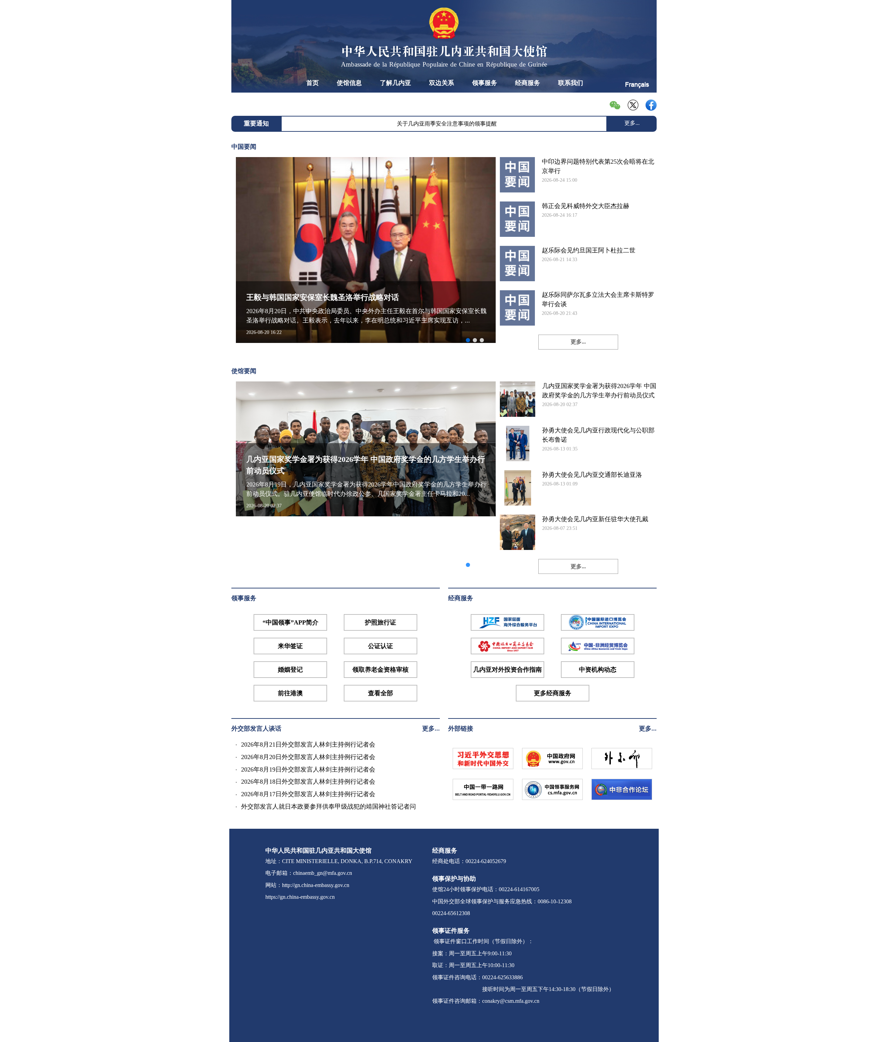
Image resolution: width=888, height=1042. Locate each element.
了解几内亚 (395, 82)
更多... (632, 123)
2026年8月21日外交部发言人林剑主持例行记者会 (308, 744)
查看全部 (380, 693)
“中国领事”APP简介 (290, 622)
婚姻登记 (290, 669)
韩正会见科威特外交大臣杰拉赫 (585, 206)
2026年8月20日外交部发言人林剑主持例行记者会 (308, 756)
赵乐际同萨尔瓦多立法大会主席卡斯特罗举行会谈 (598, 299)
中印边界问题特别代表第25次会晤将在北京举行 (598, 166)
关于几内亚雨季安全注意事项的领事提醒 (447, 124)
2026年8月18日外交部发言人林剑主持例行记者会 (308, 781)
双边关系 (441, 82)
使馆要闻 (243, 371)
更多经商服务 (552, 693)
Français (637, 84)
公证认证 (380, 646)
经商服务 (527, 82)
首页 (312, 82)
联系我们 (570, 82)
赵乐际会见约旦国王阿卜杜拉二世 (588, 250)
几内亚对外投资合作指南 (507, 669)
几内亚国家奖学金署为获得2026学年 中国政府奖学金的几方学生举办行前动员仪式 (599, 390)
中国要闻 (243, 146)
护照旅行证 (380, 622)
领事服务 (484, 82)
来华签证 (290, 646)
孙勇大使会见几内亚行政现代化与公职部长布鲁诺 (598, 435)
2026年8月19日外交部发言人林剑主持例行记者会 (308, 769)
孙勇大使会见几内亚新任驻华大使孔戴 (595, 519)
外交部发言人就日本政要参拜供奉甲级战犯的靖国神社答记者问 (328, 806)
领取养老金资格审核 (380, 669)
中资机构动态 (597, 669)
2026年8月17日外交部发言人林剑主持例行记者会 (308, 794)
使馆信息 (349, 82)
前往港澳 (290, 693)
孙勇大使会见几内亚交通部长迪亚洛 (592, 474)
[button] (468, 340)
